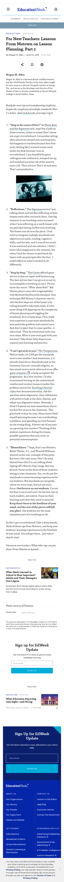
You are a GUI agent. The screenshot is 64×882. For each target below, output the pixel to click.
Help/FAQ (41, 804)
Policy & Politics (31, 19)
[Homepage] (32, 9)
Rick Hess (10, 708)
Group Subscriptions (16, 844)
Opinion (28, 33)
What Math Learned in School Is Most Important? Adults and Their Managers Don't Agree (21, 577)
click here (27, 113)
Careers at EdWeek (15, 820)
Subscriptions (12, 834)
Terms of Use (44, 875)
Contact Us (43, 794)
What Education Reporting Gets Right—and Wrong (21, 700)
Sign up (32, 768)
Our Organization (14, 799)
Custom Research (46, 855)
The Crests (34, 272)
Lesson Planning (27, 613)
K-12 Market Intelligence (48, 850)
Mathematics (13, 568)
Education (13, 33)
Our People (11, 810)
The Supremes (35, 209)
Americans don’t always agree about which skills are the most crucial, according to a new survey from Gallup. (29, 589)
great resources (18, 373)
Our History (11, 804)
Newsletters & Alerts (15, 839)
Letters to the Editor (47, 799)
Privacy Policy (13, 870)
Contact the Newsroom (48, 815)
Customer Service (45, 810)
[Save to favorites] (32, 64)
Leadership (15, 19)
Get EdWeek (12, 828)
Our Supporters (13, 815)
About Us (11, 794)
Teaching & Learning (50, 19)
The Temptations (47, 350)
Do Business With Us (48, 828)
